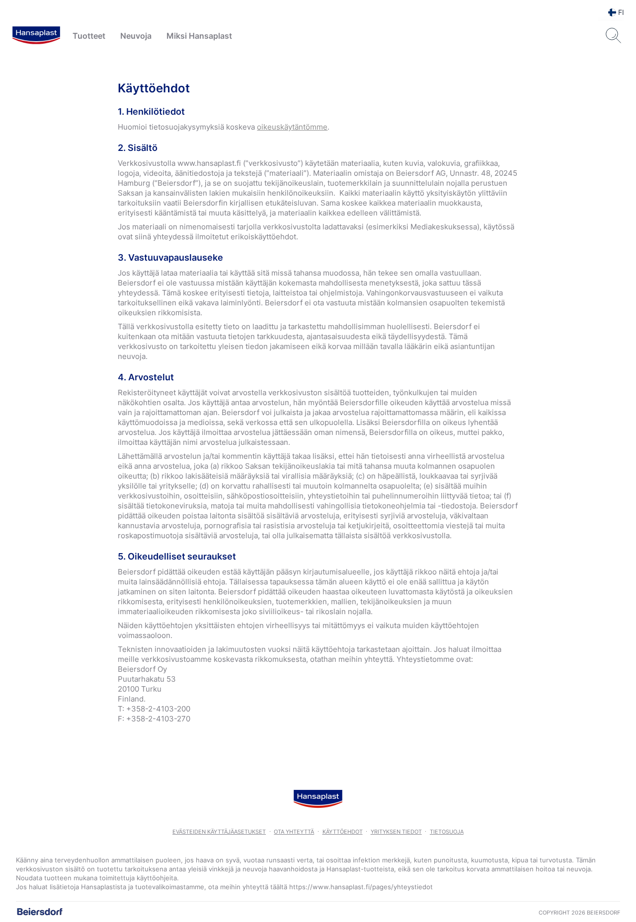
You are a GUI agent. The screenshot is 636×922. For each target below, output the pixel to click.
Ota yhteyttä (294, 831)
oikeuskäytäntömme (292, 127)
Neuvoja (136, 36)
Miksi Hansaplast (199, 36)
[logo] (36, 36)
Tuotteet (89, 36)
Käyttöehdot (342, 831)
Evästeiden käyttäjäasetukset (219, 831)
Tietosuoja (447, 831)
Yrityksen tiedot (396, 831)
